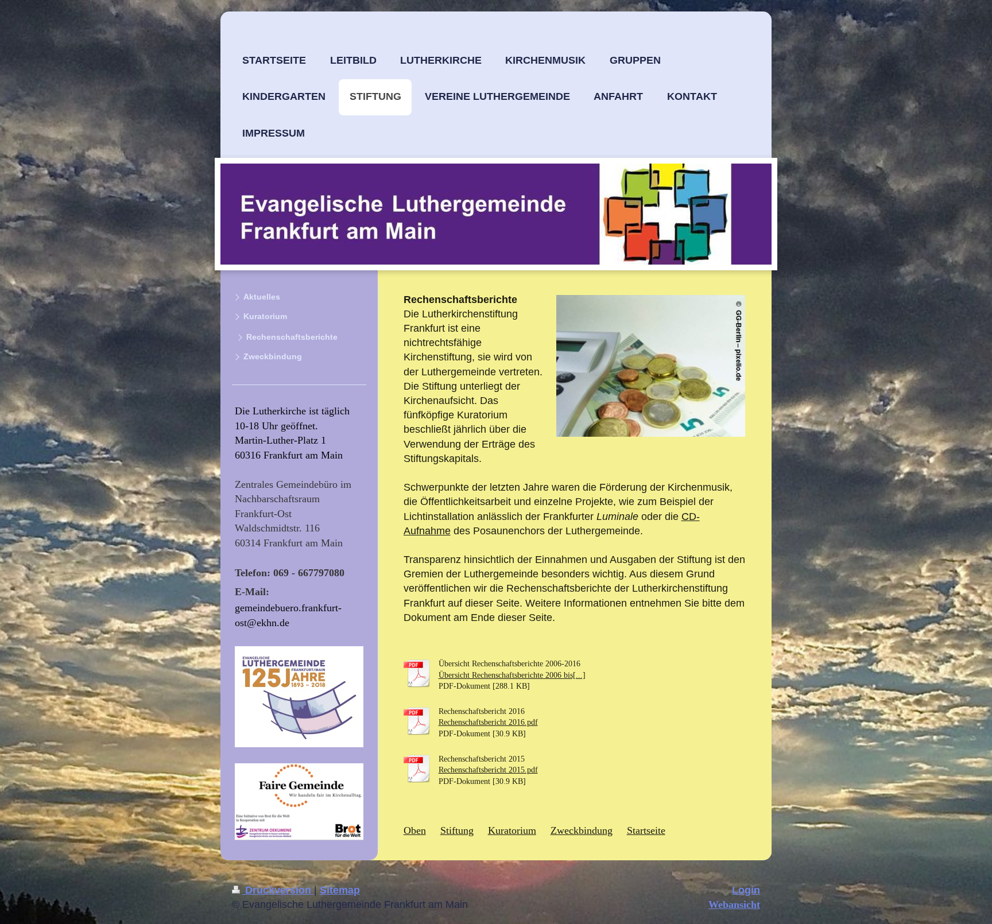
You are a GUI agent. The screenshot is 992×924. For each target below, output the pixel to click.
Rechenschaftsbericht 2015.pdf (488, 770)
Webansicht (734, 904)
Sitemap (340, 890)
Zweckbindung (582, 830)
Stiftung (457, 830)
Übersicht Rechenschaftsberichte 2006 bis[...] (512, 675)
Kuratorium (512, 830)
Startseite (646, 830)
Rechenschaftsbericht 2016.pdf (488, 722)
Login (746, 890)
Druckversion (278, 890)
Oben (415, 830)
